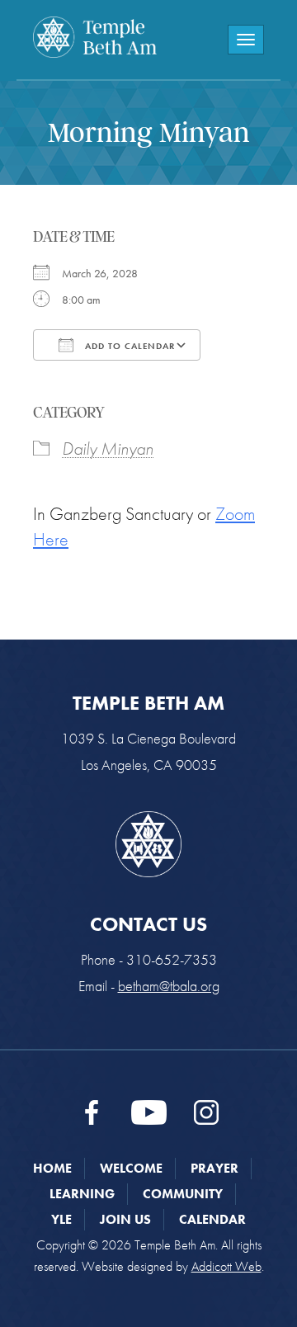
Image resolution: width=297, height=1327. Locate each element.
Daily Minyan (107, 448)
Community (183, 1193)
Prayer (214, 1168)
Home (52, 1168)
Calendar (212, 1219)
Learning (82, 1193)
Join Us (125, 1219)
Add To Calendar (128, 346)
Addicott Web (226, 1266)
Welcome (131, 1168)
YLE (61, 1219)
